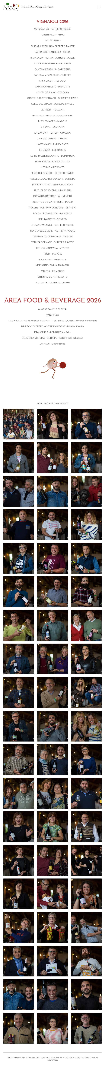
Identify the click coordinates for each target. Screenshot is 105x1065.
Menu (99, 7)
